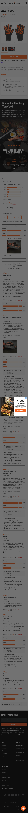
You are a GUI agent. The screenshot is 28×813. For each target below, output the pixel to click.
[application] (23, 808)
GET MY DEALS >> (20, 410)
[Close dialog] (26, 398)
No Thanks (20, 412)
